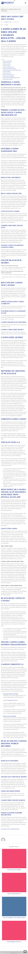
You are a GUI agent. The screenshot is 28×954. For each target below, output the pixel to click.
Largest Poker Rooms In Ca (14, 893)
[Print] (7, 24)
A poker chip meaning (7, 79)
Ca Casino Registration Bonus (10, 700)
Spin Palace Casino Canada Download (10, 829)
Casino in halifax (6, 71)
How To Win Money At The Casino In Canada (14, 917)
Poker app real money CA (8, 74)
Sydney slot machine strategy (9, 68)
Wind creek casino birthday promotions (11, 77)
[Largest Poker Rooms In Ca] (14, 882)
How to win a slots (7, 73)
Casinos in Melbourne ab (8, 67)
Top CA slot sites (6, 65)
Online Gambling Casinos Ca (14, 941)
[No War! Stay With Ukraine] (14, 858)
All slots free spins (7, 62)
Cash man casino (6, 64)
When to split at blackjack (8, 76)
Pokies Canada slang (7, 61)
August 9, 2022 (8, 22)
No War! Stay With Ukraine (14, 869)
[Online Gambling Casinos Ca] (14, 930)
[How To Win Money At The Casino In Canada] (14, 906)
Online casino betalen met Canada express (12, 70)
